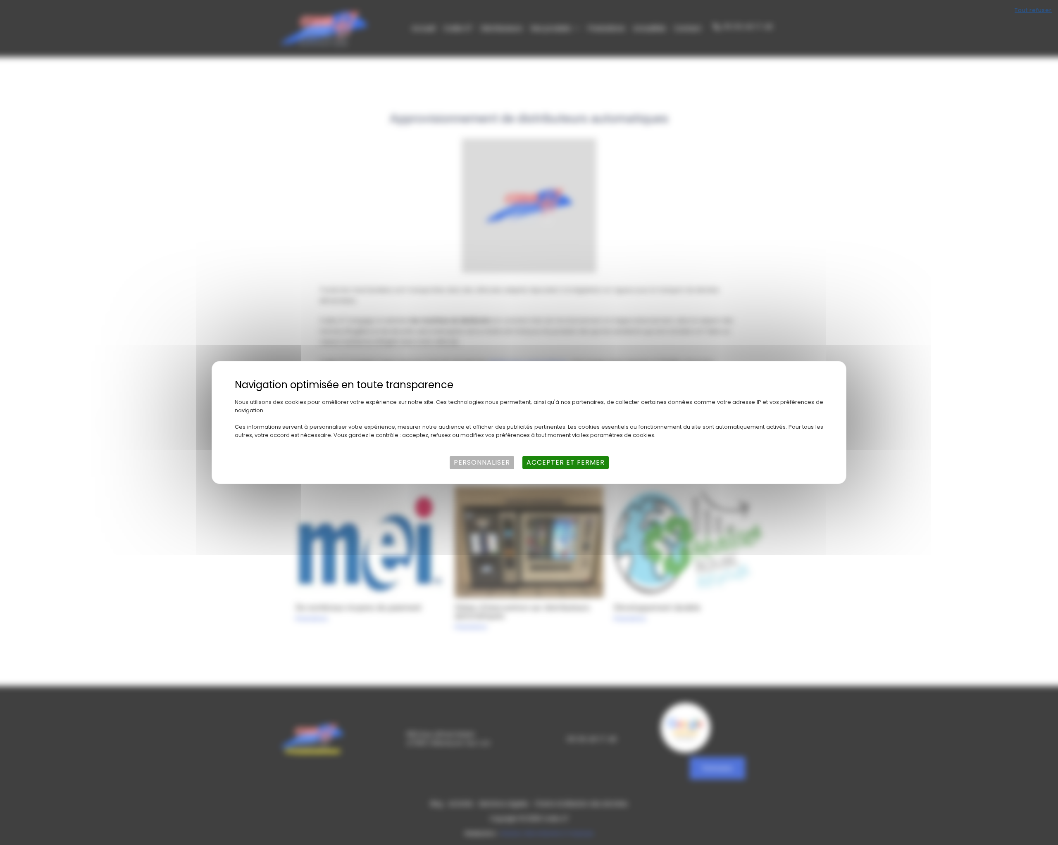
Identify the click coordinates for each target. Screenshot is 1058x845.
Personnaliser (482, 462)
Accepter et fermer (566, 462)
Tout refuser (1033, 10)
